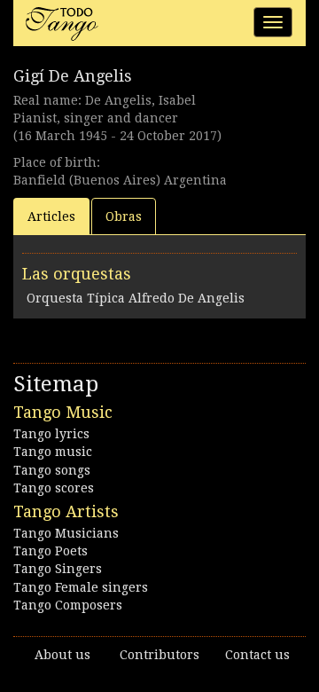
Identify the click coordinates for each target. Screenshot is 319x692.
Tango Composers (67, 605)
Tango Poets (50, 551)
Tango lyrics (51, 434)
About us (62, 655)
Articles (51, 216)
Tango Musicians (66, 533)
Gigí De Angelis (72, 76)
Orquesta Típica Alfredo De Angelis (136, 298)
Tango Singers (57, 569)
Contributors (159, 655)
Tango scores (53, 488)
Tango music (52, 451)
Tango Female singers (80, 587)
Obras (123, 216)
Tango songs (51, 470)
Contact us (257, 655)
